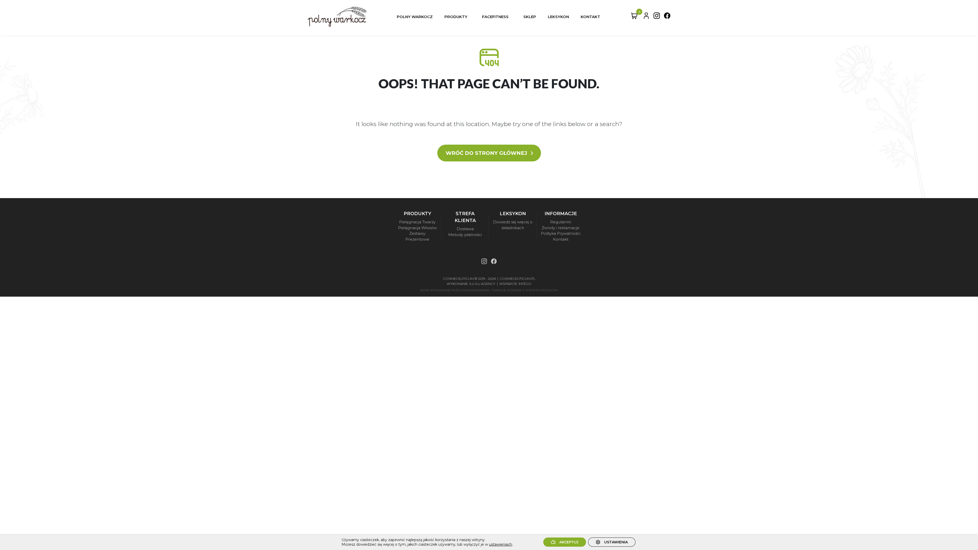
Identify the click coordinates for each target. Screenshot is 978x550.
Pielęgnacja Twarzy (417, 221)
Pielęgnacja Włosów (417, 227)
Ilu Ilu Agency (482, 284)
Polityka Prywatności (560, 233)
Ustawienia (616, 542)
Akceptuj (568, 542)
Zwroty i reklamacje (560, 227)
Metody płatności (465, 234)
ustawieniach (500, 544)
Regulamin (560, 221)
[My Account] (646, 16)
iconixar (514, 290)
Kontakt (560, 239)
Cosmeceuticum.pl (517, 279)
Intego (525, 284)
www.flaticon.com (541, 290)
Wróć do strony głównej (487, 153)
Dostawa (465, 228)
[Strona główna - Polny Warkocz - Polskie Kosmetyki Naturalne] (337, 17)
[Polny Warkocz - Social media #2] (667, 16)
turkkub (498, 290)
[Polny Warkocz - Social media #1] (656, 16)
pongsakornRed (476, 290)
